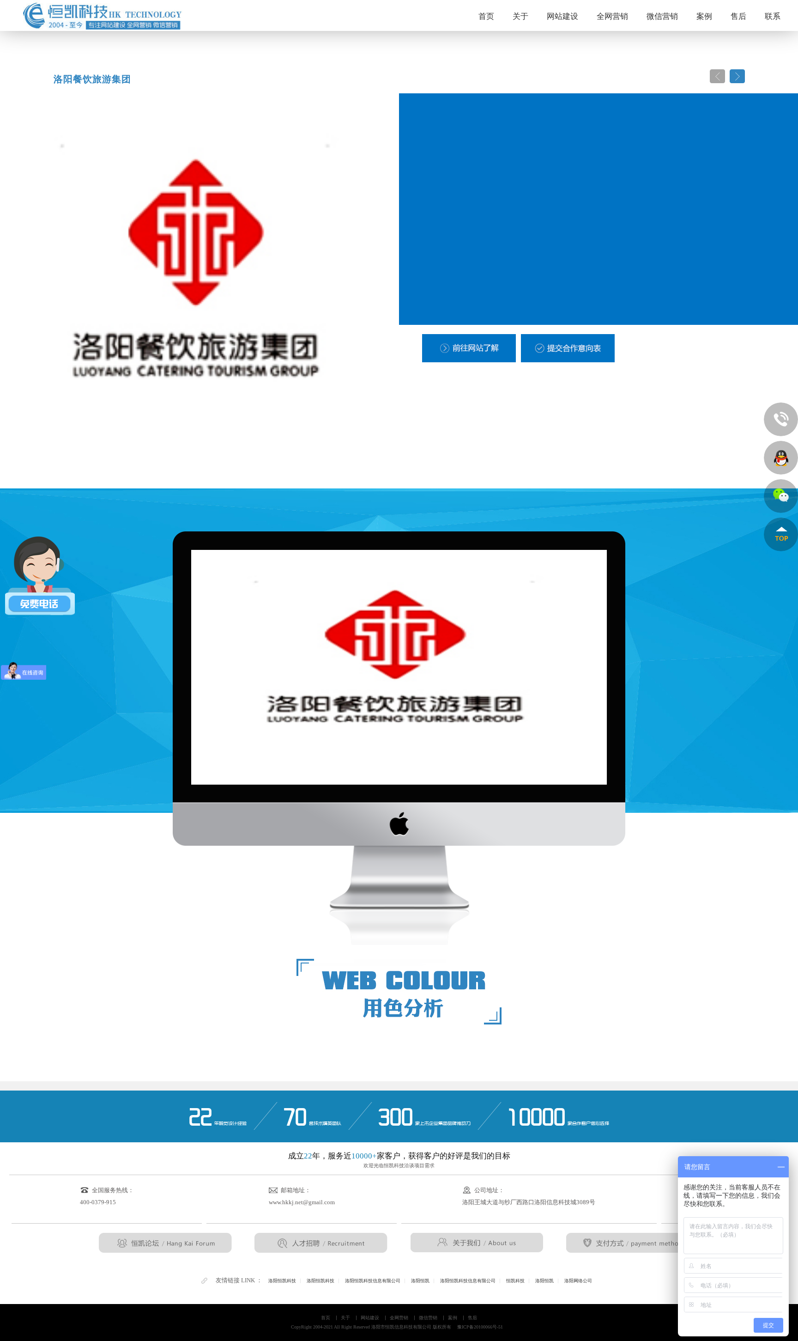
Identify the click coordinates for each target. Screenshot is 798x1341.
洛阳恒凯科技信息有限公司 (372, 1280)
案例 (704, 16)
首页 (486, 16)
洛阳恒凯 (420, 1280)
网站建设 (562, 16)
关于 (520, 16)
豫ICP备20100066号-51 (480, 1326)
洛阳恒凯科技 (282, 1280)
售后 (738, 16)
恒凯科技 (515, 1280)
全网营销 (612, 16)
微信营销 (662, 16)
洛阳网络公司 (578, 1280)
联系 (772, 16)
